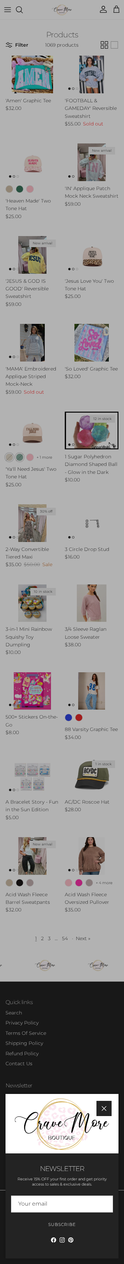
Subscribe (62, 1224)
